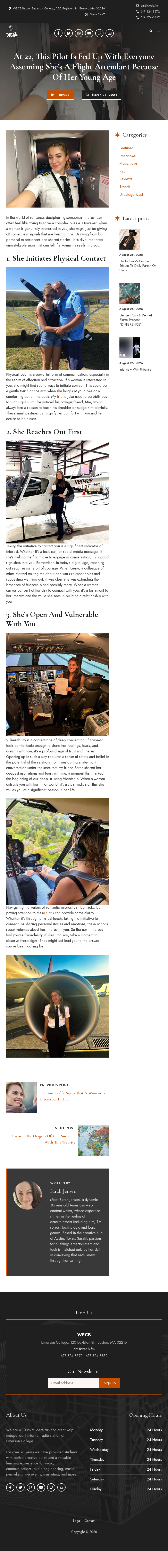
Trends (63, 94)
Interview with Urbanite (135, 369)
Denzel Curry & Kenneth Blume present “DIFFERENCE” (136, 320)
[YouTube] (89, 33)
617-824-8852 (150, 17)
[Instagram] (79, 33)
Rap (122, 171)
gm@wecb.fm (149, 5)
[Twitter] (69, 33)
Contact (90, 1520)
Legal (77, 1520)
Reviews (125, 179)
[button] (151, 31)
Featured (126, 148)
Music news (128, 163)
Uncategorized (131, 194)
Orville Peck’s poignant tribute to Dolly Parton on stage (138, 266)
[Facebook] (58, 33)
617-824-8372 (150, 11)
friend (62, 396)
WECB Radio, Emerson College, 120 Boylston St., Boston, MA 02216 (59, 8)
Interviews (127, 156)
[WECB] (12, 31)
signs (50, 913)
